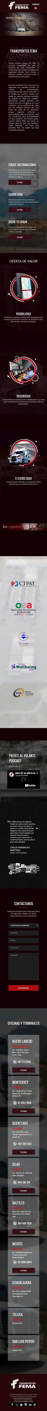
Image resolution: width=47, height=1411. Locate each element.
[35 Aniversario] (23, 875)
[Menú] (36, 8)
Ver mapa (23, 1070)
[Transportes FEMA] (19, 10)
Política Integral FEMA (23, 1401)
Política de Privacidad (23, 1399)
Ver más (20, 182)
